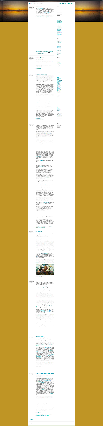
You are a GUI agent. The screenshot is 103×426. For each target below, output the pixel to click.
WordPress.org (58, 110)
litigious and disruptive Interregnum (46, 234)
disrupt (40, 156)
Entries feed (58, 108)
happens (37, 256)
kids (47, 305)
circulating (42, 149)
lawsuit (50, 350)
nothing (37, 262)
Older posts (31, 419)
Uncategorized (40, 53)
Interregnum (37, 276)
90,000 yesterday (49, 310)
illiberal (48, 359)
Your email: (58, 124)
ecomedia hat (51, 393)
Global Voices (58, 83)
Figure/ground (58, 82)
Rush (49, 133)
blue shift (47, 241)
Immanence (41, 59)
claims (40, 357)
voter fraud (40, 276)
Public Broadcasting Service (39, 415)
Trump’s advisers (39, 124)
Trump (41, 227)
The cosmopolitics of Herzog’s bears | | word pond (59, 41)
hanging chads (38, 245)
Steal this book (38, 6)
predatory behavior (46, 12)
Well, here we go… (39, 231)
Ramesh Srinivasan (38, 356)
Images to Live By (59, 85)
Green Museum (58, 84)
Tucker (37, 134)
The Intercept (42, 287)
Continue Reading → (38, 68)
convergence (41, 352)
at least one (42, 389)
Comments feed (58, 109)
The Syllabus (42, 382)
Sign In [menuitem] (100, 0)
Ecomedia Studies (59, 81)
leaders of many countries (50, 76)
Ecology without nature (59, 80)
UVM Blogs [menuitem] (2, 0)
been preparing (43, 243)
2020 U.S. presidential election (46, 226)
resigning (37, 287)
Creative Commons (59, 78)
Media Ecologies (64, 3)
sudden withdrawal (40, 8)
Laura (47, 133)
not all (47, 134)
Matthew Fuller (58, 88)
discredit (37, 156)
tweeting (47, 177)
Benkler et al (48, 378)
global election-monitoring (39, 344)
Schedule (68, 3)
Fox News (51, 226)
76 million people (45, 337)
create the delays (41, 166)
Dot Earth (58, 79)
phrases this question (47, 202)
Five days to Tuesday (40, 336)
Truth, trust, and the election (41, 74)
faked (42, 301)
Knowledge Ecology (59, 87)
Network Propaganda (38, 227)
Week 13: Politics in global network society (59, 50)
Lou (50, 133)
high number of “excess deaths (46, 311)
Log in (57, 107)
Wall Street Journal (44, 415)
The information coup (40, 57)
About (60, 3)
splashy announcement (48, 286)
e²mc (31, 3)
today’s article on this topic (42, 16)
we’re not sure (48, 262)
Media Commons (59, 89)
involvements (50, 305)
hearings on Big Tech (48, 347)
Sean (45, 133)
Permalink (43, 53)
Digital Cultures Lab (48, 355)
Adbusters (58, 77)
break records (42, 310)
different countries (38, 306)
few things (40, 262)
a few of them (43, 134)
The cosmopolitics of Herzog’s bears (59, 42)
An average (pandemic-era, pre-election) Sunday (45, 373)
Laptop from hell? (39, 280)
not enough (43, 262)
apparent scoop (45, 300)
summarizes (41, 160)
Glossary (72, 3)
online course (59, 48)
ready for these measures (44, 253)
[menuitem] (102, 0)
